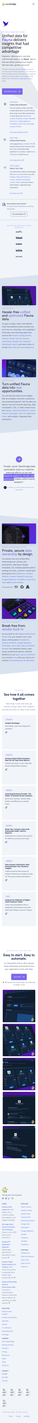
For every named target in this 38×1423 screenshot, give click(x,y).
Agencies (5, 1321)
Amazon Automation (9, 1317)
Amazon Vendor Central (12, 338)
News (4, 1359)
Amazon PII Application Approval (6, 1244)
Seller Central (26, 1207)
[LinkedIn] (6, 1198)
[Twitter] (3, 1198)
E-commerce (6, 1328)
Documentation (18, 214)
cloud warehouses (26, 347)
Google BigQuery (24, 121)
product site (27, 76)
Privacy (18, 1416)
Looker (12, 180)
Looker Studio (15, 182)
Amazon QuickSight (23, 180)
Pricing (4, 1352)
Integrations (25, 1253)
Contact (5, 1381)
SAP (20, 413)
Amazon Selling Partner (21, 335)
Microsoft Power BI (23, 177)
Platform (24, 1267)
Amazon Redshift (16, 119)
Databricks (27, 116)
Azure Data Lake (24, 124)
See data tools (15, 193)
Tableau (13, 177)
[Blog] (9, 1198)
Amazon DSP (25, 1217)
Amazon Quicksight (10, 413)
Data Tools (25, 1260)
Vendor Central (26, 1210)
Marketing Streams (28, 1221)
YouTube (24, 1241)
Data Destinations (27, 1256)
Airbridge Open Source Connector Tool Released (8, 1227)
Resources (5, 1355)
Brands (4, 1324)
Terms (11, 1416)
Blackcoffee (18, 490)
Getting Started (7, 1345)
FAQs (4, 1362)
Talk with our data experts (19, 78)
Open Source (25, 1263)
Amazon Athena (15, 126)
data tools (16, 174)
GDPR (26, 1416)
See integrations (16, 160)
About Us (5, 1365)
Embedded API (7, 1331)
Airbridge (23, 69)
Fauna (8, 74)
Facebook (24, 1238)
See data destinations (18, 132)
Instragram (25, 1227)
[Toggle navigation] (33, 4)
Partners (5, 1348)
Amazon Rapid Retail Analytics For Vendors (9, 1264)
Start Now (17, 977)
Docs (4, 1377)
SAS (24, 413)
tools (15, 657)
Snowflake (13, 124)
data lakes (12, 347)
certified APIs (28, 144)
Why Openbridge (8, 1341)
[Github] (12, 1198)
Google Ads (17, 341)
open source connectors (25, 654)
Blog (4, 1374)
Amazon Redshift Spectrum (21, 576)
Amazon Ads (25, 1214)
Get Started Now (10, 91)
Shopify (14, 344)
